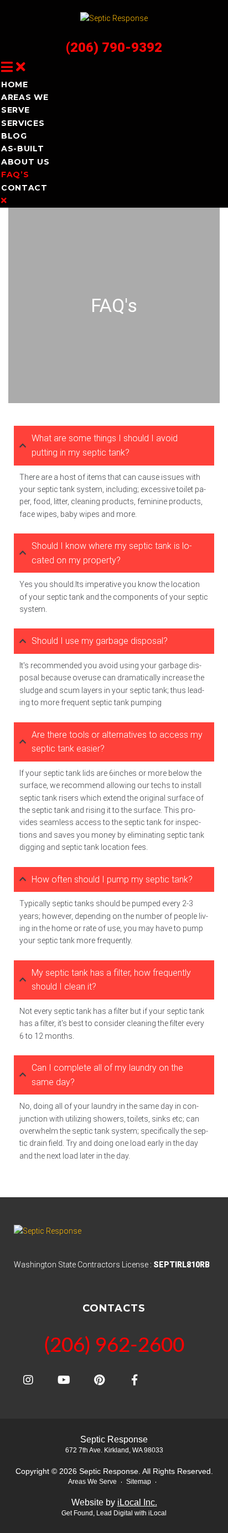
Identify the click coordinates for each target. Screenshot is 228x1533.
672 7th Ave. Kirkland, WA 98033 (114, 1450)
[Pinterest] (99, 1380)
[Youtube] (64, 1380)
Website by (114, 1502)
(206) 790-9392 (114, 47)
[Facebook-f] (134, 1380)
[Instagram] (28, 1380)
